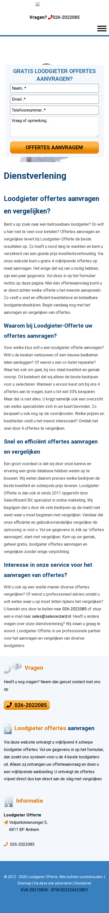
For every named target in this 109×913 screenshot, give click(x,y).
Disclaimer (83, 883)
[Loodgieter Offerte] (54, 5)
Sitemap (24, 883)
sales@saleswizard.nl (51, 616)
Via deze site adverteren (52, 883)
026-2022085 (66, 17)
